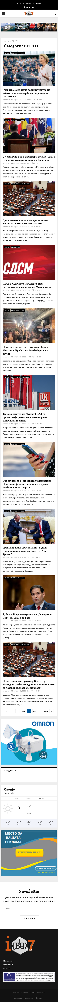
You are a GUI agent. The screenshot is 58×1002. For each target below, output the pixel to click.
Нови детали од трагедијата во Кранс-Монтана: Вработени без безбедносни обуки (26, 350)
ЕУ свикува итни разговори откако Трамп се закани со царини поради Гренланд (29, 158)
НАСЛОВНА (15, 53)
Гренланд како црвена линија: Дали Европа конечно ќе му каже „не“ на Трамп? (25, 551)
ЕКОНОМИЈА (15, 377)
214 (23, 711)
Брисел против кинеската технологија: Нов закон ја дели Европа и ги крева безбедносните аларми (27, 484)
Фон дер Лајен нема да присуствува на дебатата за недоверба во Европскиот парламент (26, 93)
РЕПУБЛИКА (25, 183)
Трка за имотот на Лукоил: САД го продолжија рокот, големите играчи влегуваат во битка (25, 417)
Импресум (20, 3)
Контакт (39, 3)
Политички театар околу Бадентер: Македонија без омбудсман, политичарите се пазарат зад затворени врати (28, 684)
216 (34, 711)
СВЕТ (23, 53)
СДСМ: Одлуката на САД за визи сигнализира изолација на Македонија (27, 285)
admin (7, 100)
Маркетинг (30, 3)
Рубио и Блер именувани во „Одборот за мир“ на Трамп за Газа (27, 615)
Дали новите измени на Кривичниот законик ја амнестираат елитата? (25, 221)
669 (46, 711)
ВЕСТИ (7, 53)
